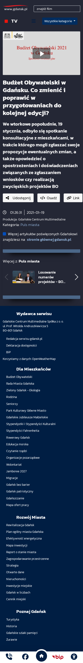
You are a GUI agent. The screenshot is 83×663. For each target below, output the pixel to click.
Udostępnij (22, 198)
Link (76, 198)
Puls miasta (30, 224)
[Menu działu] (34, 21)
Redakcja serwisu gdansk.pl (24, 339)
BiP (8, 352)
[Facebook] (25, 657)
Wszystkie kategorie (58, 21)
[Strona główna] (9, 657)
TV (14, 20)
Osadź (52, 198)
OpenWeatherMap (44, 359)
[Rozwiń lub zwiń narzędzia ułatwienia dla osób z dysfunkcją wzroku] (74, 657)
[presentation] (6, 277)
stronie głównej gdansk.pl (49, 239)
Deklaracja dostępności (21, 345)
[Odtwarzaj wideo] (41, 53)
